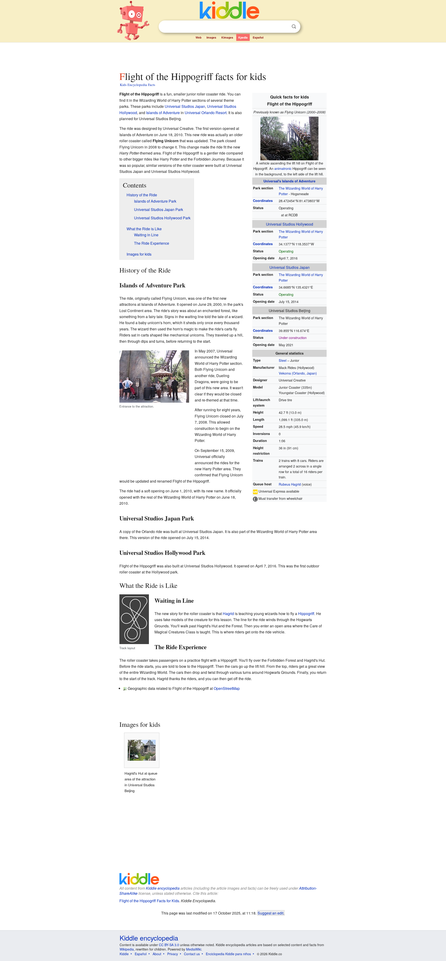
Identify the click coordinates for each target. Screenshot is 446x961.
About (157, 953)
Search (293, 26)
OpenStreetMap (227, 688)
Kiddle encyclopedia (163, 888)
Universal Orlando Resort (205, 112)
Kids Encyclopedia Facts (137, 84)
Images (211, 37)
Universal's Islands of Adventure (289, 181)
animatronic (283, 168)
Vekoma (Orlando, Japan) (298, 373)
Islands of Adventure (163, 112)
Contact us (192, 953)
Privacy (172, 953)
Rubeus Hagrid (290, 484)
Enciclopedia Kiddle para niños (228, 953)
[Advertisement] (222, 55)
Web (198, 37)
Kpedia (243, 37)
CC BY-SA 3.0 (169, 944)
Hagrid (228, 613)
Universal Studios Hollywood (289, 224)
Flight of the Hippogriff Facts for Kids (149, 900)
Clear (284, 27)
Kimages (227, 37)
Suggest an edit (270, 912)
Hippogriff (306, 613)
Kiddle (124, 953)
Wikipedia (127, 949)
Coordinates (263, 200)
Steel (282, 360)
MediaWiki (193, 949)
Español (258, 37)
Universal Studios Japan (289, 267)
